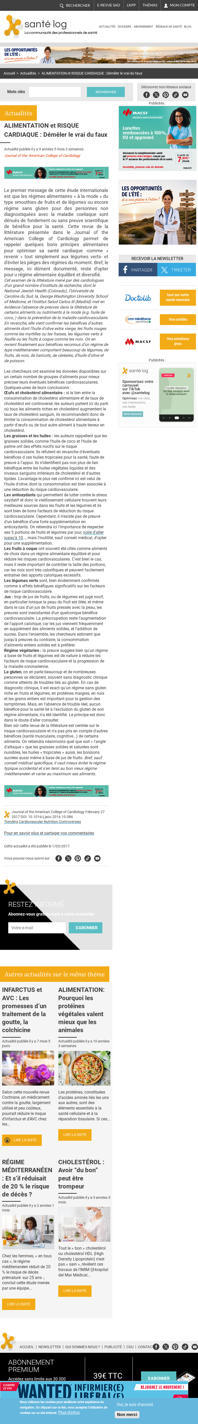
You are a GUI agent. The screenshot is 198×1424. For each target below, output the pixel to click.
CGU (130, 1347)
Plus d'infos (69, 1412)
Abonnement (143, 26)
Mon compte (182, 5)
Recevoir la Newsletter (157, 258)
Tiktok (175, 94)
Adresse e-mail (22, 919)
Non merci (127, 1414)
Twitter (156, 94)
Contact (146, 1347)
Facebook (146, 94)
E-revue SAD (108, 5)
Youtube (97, 857)
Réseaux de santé (169, 26)
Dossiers (124, 26)
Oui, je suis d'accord (135, 1404)
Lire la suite (25, 1140)
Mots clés (16, 91)
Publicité (113, 1347)
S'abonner (86, 927)
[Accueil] (13, 26)
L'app (131, 5)
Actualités (107, 26)
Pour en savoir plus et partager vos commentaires (49, 833)
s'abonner (159, 1378)
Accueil (9, 73)
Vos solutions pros (178, 341)
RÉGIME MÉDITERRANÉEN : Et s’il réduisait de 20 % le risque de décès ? (27, 1178)
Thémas (150, 5)
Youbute (185, 94)
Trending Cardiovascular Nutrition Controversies (42, 822)
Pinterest (165, 94)
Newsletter (49, 1347)
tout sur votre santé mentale (178, 297)
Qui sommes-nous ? (82, 1347)
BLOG (188, 26)
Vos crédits (178, 319)
